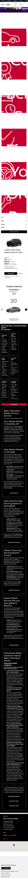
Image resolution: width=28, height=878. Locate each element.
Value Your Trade (14, 801)
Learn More (14, 404)
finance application (11, 577)
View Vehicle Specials (14, 796)
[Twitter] (7, 839)
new (9, 459)
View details (10, 273)
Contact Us (14, 835)
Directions (5, 835)
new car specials (8, 487)
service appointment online (13, 626)
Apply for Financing (14, 590)
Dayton (20, 426)
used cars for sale (14, 511)
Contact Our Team (14, 805)
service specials (12, 631)
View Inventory (14, 493)
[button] (14, 845)
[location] (25, 0)
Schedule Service (14, 645)
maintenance (19, 616)
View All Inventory (13, 291)
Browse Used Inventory (14, 542)
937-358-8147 (9, 825)
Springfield (6, 428)
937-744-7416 (10, 827)
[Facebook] (4, 839)
